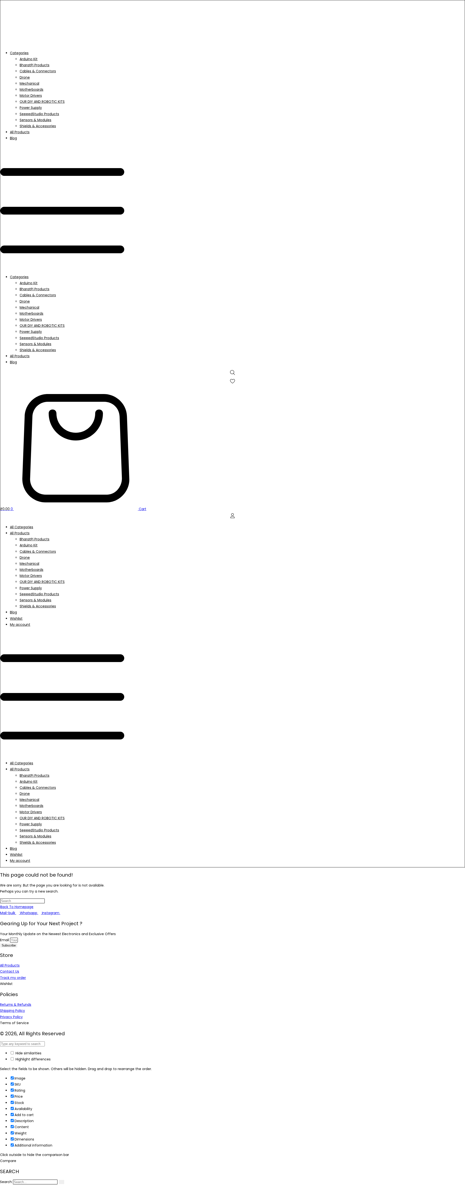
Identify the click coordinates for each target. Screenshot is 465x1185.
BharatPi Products (34, 65)
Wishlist (16, 618)
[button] (232, 208)
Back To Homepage (16, 906)
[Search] (61, 1182)
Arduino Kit (29, 59)
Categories (19, 53)
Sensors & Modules (35, 120)
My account (20, 624)
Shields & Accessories (38, 126)
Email (5, 940)
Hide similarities (28, 1053)
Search (6, 1181)
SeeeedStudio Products (39, 114)
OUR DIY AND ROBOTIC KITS (42, 101)
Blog (13, 138)
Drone (25, 77)
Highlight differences (33, 1059)
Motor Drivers (31, 95)
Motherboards (31, 89)
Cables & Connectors (38, 71)
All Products (20, 132)
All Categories (21, 527)
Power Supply (31, 107)
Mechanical (29, 83)
